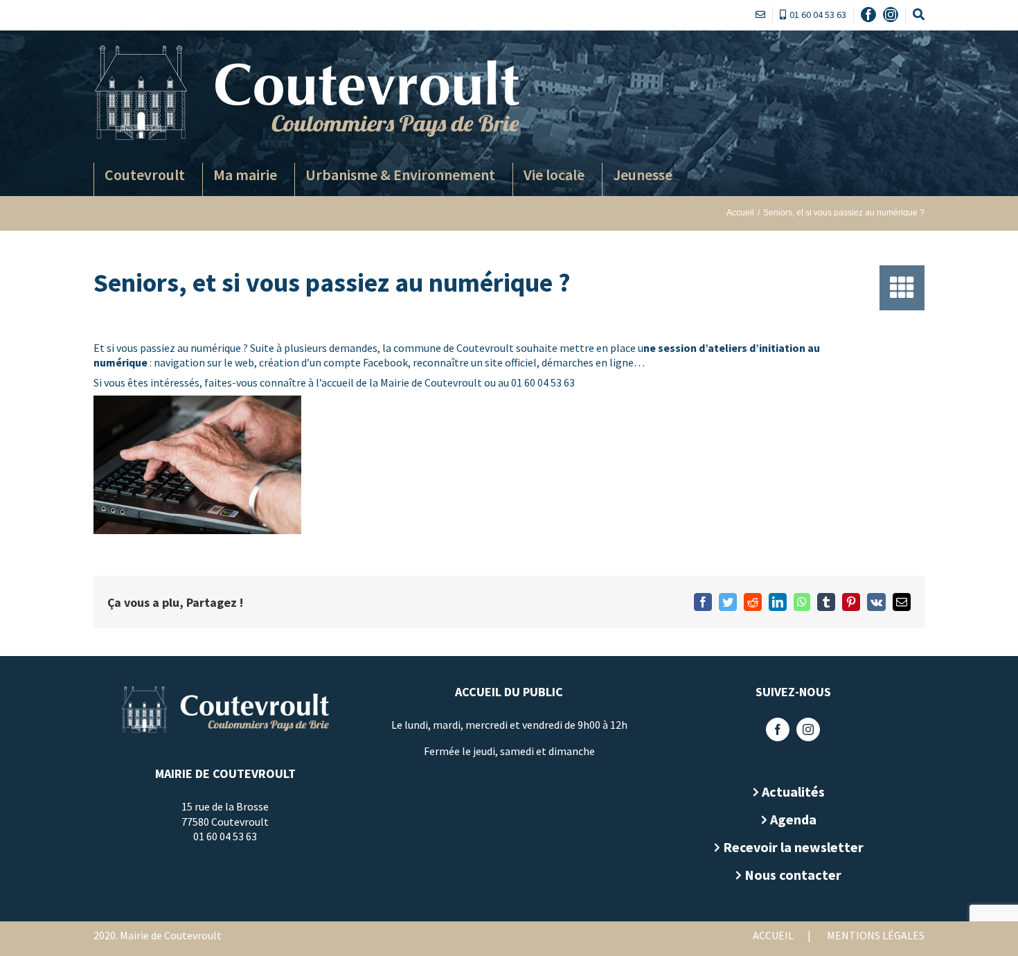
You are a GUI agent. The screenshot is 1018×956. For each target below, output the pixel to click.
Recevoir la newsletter (793, 847)
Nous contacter (792, 874)
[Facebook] (777, 729)
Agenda (793, 819)
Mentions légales (876, 935)
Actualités (793, 791)
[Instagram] (808, 729)
